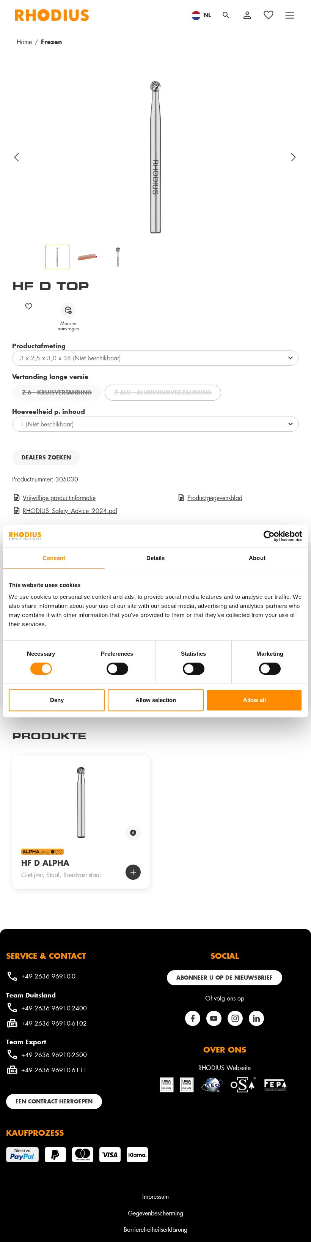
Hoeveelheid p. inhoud (48, 411)
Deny (57, 700)
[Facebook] (192, 1018)
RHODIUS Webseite (224, 1067)
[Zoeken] (226, 15)
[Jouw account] (247, 15)
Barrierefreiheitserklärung (155, 1229)
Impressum (155, 1196)
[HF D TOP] (155, 157)
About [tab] (257, 558)
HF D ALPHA (45, 863)
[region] (155, 172)
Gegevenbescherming (155, 1213)
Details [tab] (155, 558)
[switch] (117, 669)
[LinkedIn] (256, 1018)
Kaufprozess (35, 1133)
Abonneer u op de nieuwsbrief (224, 977)
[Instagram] (235, 1018)
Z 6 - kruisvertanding (62, 393)
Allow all (254, 700)
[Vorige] (16, 157)
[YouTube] (213, 1018)
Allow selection (155, 700)
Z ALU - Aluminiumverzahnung (167, 393)
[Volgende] (293, 157)
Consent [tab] (53, 558)
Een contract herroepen (54, 1101)
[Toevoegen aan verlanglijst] (29, 306)
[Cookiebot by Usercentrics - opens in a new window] (269, 536)
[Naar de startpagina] (52, 15)
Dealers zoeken (46, 457)
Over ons (224, 1049)
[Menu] (290, 15)
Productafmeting (39, 345)
